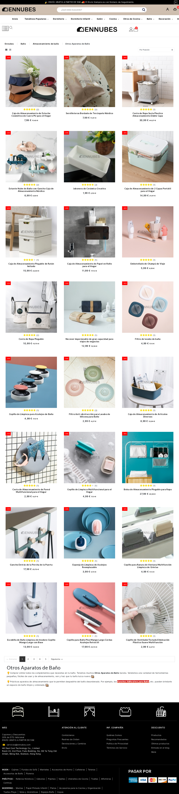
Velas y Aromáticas (28, 792)
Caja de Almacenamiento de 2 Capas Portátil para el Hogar (147, 189)
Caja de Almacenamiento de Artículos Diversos (148, 415)
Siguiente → (57, 659)
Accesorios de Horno (62, 769)
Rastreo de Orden (70, 739)
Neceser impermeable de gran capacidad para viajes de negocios (89, 340)
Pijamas (52, 779)
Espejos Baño (47, 792)
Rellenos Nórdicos (25, 779)
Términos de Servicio (117, 748)
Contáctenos (68, 735)
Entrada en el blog (160, 748)
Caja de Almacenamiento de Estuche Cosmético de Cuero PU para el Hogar (31, 114)
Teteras (91, 769)
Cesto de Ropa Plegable (31, 339)
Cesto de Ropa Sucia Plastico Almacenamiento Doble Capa (148, 114)
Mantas (19, 788)
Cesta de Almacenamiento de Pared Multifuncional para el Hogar (31, 490)
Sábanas (40, 779)
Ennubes (9, 44)
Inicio (15, 19)
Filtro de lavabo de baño (147, 339)
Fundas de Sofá (29, 769)
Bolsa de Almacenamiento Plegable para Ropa (148, 489)
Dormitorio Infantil (80, 19)
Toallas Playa (10, 792)
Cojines (15, 769)
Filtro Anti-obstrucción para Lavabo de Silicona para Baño (89, 415)
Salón (100, 19)
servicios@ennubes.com (19, 744)
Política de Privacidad (117, 743)
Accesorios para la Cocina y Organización (80, 788)
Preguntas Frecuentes (117, 739)
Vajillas (62, 779)
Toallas (94, 779)
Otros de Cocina (131, 19)
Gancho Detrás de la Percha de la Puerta (31, 564)
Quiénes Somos (114, 735)
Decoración (165, 19)
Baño (149, 19)
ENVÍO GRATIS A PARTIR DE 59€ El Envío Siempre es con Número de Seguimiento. (91, 2)
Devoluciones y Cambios (74, 743)
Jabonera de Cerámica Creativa (89, 188)
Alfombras (106, 779)
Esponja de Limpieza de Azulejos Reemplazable (89, 565)
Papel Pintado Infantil (36, 788)
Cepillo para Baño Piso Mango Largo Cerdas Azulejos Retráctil (89, 641)
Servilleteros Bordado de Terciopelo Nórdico (89, 113)
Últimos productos (160, 743)
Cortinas (7, 783)
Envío (64, 748)
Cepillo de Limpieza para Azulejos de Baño (31, 414)
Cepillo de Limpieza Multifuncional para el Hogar (89, 490)
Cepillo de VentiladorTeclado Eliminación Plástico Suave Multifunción (147, 641)
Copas (60, 792)
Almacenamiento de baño (46, 44)
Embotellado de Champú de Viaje (147, 263)
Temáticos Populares (35, 19)
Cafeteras (80, 769)
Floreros (30, 773)
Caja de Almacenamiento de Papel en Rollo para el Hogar (89, 264)
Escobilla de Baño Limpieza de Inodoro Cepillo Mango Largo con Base (31, 641)
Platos (53, 788)
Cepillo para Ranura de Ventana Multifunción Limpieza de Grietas (148, 565)
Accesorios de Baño (13, 773)
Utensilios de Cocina (78, 779)
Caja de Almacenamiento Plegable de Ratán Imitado (31, 264)
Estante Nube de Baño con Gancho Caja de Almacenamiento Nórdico (31, 189)
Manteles (44, 769)
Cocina (113, 19)
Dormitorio (58, 19)
